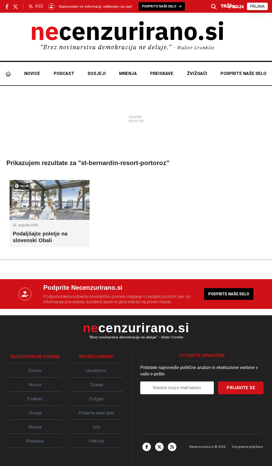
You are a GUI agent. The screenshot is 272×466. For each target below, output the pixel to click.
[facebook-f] (146, 447)
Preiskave (161, 73)
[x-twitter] (159, 447)
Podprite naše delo (243, 73)
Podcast (64, 73)
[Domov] (8, 73)
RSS (39, 6)
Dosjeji (97, 73)
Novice (32, 73)
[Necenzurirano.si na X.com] (15, 6)
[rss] (172, 447)
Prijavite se (241, 387)
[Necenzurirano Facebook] (7, 6)
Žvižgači (197, 73)
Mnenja (128, 73)
